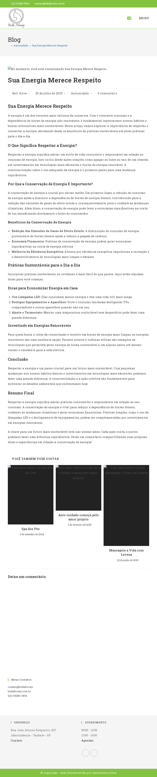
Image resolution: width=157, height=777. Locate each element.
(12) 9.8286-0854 (20, 3)
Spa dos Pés (30, 529)
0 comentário (107, 93)
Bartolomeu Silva (104, 773)
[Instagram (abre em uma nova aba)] (147, 4)
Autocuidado (80, 93)
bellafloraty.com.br (19, 691)
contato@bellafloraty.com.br (49, 3)
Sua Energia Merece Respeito (50, 45)
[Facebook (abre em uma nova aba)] (142, 4)
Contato (16, 740)
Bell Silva (19, 93)
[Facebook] (85, 753)
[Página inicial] (9, 45)
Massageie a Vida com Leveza (126, 552)
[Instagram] (94, 753)
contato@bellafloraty (20, 687)
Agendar (87, 740)
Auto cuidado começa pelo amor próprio (78, 517)
